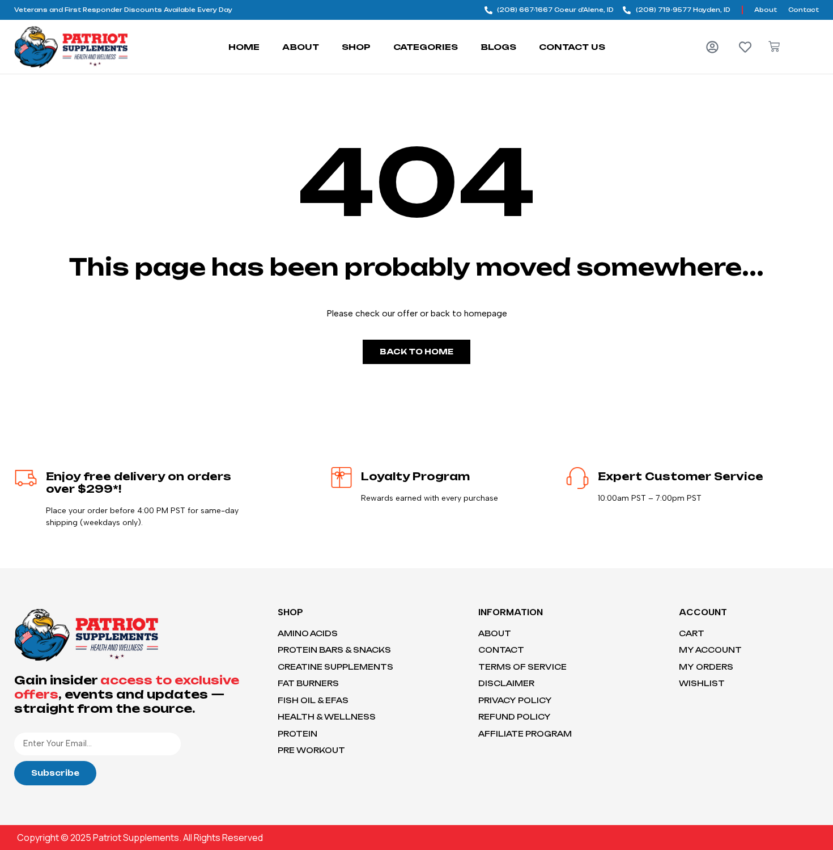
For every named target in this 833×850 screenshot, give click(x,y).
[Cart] (774, 46)
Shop (356, 47)
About (300, 47)
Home (244, 47)
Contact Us (572, 47)
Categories (425, 47)
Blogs (498, 47)
